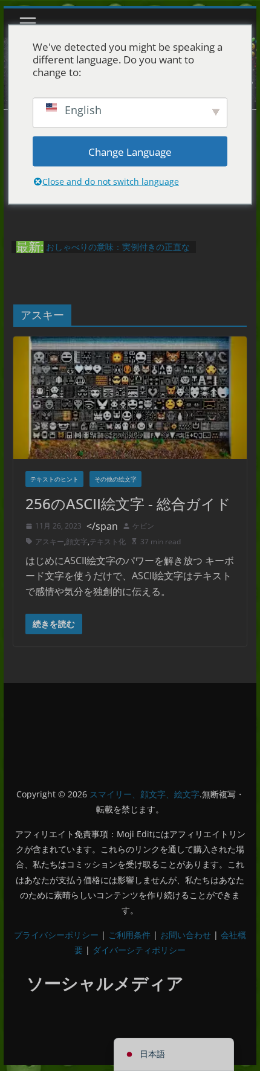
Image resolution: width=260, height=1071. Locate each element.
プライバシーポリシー (56, 935)
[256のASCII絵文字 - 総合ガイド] (129, 397)
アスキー (49, 541)
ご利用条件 (129, 935)
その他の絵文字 (115, 479)
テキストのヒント (54, 479)
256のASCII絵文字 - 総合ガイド (128, 503)
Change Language (130, 151)
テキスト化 (107, 541)
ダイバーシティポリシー (139, 950)
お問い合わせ (185, 935)
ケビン (143, 525)
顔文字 (77, 541)
